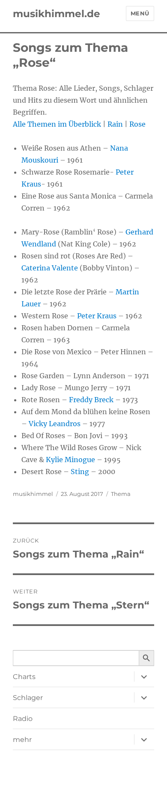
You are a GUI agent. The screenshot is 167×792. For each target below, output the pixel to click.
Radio (23, 719)
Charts (24, 677)
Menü (140, 13)
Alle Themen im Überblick (57, 124)
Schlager (28, 698)
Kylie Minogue (70, 459)
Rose (137, 124)
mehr (22, 740)
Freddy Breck (91, 399)
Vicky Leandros (55, 423)
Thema (121, 493)
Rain (115, 124)
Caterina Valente (49, 268)
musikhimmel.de (56, 14)
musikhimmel (33, 493)
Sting (80, 471)
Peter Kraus (96, 315)
